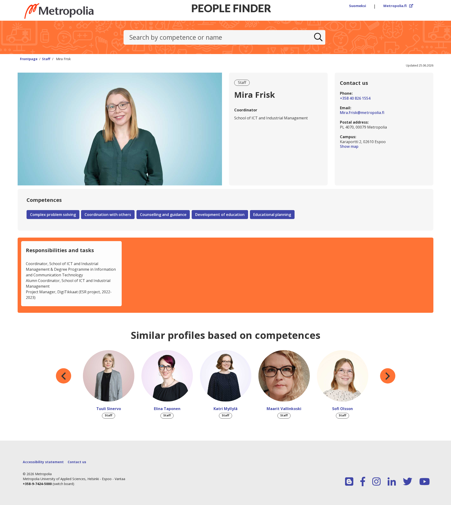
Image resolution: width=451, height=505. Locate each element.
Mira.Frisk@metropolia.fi (362, 112)
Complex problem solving (53, 214)
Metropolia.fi (398, 5)
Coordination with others (108, 214)
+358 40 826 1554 (355, 98)
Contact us (77, 462)
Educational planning (272, 214)
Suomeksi (357, 5)
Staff (46, 59)
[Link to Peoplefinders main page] (70, 11)
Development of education (220, 214)
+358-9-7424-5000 (37, 484)
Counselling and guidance (163, 214)
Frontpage (29, 59)
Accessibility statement (43, 462)
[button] (63, 376)
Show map (384, 146)
